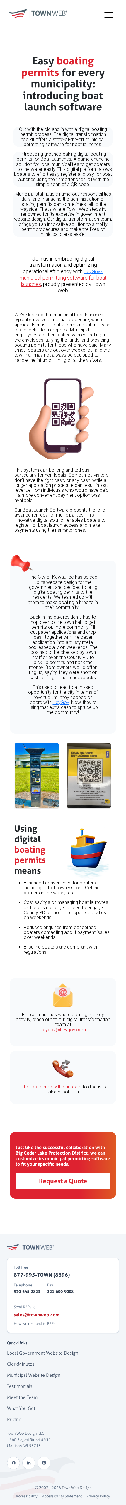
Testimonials (19, 1386)
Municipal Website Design (33, 1375)
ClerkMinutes (20, 1364)
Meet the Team (22, 1397)
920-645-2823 (27, 1291)
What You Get (21, 1408)
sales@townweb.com (36, 1315)
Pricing (14, 1419)
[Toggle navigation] (109, 14)
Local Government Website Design (42, 1353)
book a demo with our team (52, 1087)
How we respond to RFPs (34, 1323)
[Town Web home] (30, 1247)
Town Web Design (76, 1487)
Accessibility (27, 1496)
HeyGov (61, 702)
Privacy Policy (98, 1496)
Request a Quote (63, 1181)
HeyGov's (93, 271)
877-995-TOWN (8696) (42, 1275)
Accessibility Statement (62, 1496)
